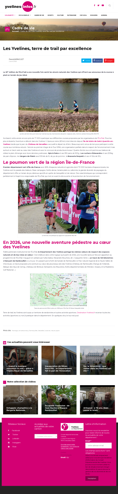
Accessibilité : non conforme (70, 446)
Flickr (14, 447)
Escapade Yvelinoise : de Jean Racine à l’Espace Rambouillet (57, 408)
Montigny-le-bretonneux (20, 330)
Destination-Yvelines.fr (86, 313)
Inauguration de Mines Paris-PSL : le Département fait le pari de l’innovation (58, 368)
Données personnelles (68, 444)
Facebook (98, 61)
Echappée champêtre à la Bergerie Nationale (19, 409)
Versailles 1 (41, 330)
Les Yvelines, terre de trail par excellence (47, 48)
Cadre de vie (25, 31)
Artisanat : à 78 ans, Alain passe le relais (95, 409)
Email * (88, 441)
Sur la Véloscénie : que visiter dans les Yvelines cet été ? (97, 368)
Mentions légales (66, 455)
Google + (110, 61)
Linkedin (15, 439)
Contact (63, 452)
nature (53, 330)
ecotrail (47, 330)
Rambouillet (33, 330)
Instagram (16, 443)
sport (58, 330)
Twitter (87, 61)
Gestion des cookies (67, 448)
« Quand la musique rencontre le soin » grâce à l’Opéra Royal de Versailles (20, 368)
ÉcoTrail (101, 138)
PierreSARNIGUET (16, 59)
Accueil (15, 31)
